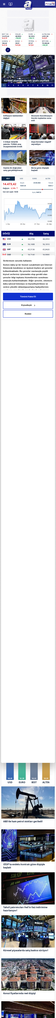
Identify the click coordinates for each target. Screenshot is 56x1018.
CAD (9, 254)
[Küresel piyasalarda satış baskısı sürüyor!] (28, 931)
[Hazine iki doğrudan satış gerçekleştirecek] (14, 157)
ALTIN (47, 178)
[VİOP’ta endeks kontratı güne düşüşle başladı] (28, 845)
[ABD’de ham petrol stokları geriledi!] (28, 802)
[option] (28, 69)
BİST (8, 178)
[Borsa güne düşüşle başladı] (42, 157)
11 (52, 85)
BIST (34, 782)
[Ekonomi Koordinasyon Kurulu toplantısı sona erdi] (42, 105)
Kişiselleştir (26, 305)
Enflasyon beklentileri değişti (13, 116)
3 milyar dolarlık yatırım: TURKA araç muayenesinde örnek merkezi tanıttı (12, 144)
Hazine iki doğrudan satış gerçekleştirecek (13, 169)
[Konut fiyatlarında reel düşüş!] (28, 974)
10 (47, 85)
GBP (9, 249)
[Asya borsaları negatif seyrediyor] (42, 131)
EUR (9, 244)
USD (21, 178)
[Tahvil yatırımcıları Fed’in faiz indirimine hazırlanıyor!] (28, 888)
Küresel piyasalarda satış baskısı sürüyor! (25, 950)
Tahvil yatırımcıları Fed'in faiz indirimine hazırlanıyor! (25, 909)
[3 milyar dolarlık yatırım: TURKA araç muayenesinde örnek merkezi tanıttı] (14, 131)
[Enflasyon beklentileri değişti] (14, 105)
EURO (34, 178)
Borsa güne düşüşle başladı (40, 169)
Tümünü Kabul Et (28, 296)
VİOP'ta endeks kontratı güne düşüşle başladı (24, 866)
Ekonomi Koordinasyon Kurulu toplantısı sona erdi (41, 118)
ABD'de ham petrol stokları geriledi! (23, 821)
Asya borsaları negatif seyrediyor (41, 143)
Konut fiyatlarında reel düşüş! (19, 993)
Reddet (28, 314)
